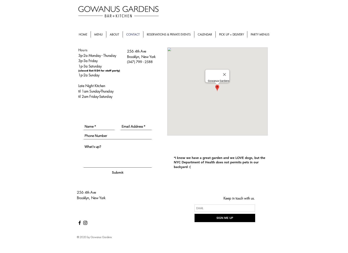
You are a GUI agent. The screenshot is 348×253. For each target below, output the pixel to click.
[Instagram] (85, 223)
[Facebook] (79, 223)
